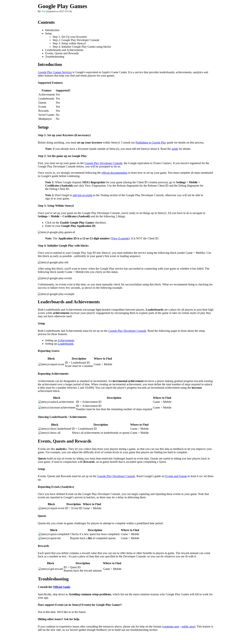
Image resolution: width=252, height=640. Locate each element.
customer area (171, 626)
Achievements (66, 340)
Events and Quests (176, 476)
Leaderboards (66, 343)
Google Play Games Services (55, 72)
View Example (120, 238)
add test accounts (82, 195)
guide (175, 148)
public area (188, 626)
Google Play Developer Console (103, 163)
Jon (44, 11)
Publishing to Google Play (151, 142)
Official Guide (61, 586)
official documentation (114, 172)
